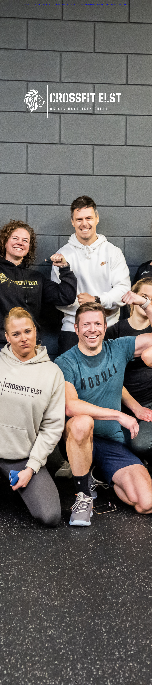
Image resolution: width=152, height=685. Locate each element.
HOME (26, 5)
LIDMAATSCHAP (61, 5)
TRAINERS (74, 5)
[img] (76, 342)
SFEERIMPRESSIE (88, 5)
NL (125, 5)
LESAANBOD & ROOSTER (42, 5)
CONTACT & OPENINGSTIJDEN (109, 5)
